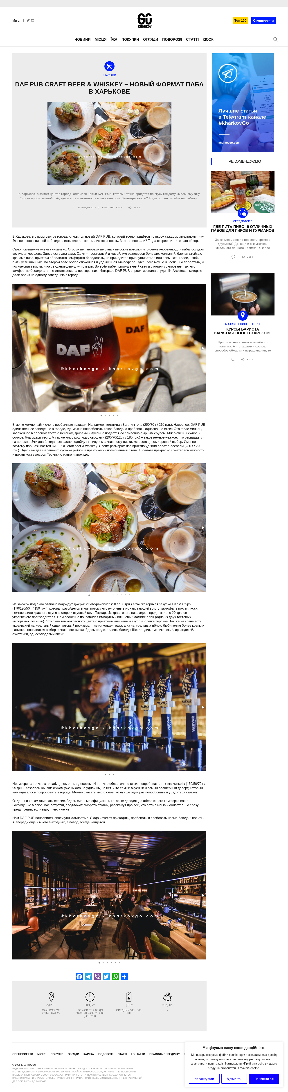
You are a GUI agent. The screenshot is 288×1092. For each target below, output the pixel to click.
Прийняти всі (264, 1079)
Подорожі (172, 39)
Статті (192, 39)
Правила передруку (164, 1054)
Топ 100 (240, 20)
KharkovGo (144, 20)
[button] (202, 348)
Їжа (114, 39)
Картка (88, 1054)
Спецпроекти (263, 20)
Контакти (138, 1054)
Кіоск (208, 39)
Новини (82, 39)
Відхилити (234, 1079)
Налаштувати (204, 1079)
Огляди (150, 39)
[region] (234, 1064)
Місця (101, 39)
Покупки (130, 39)
